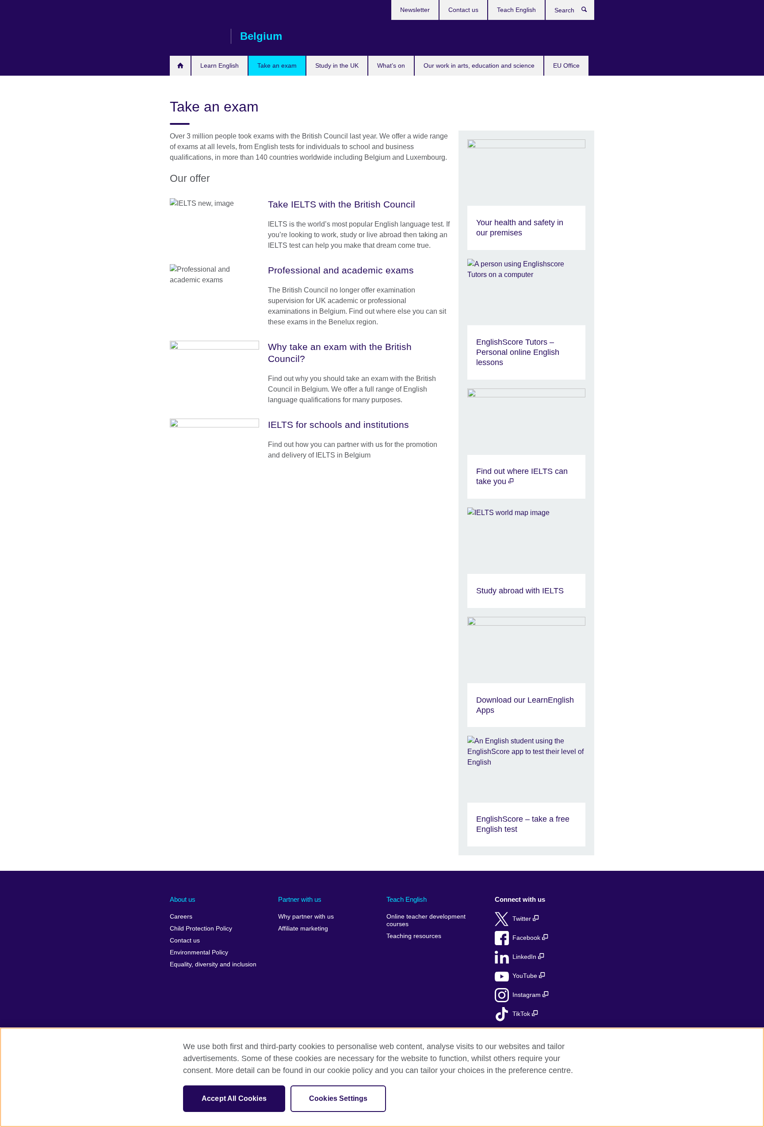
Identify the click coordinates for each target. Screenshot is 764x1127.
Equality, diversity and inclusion (213, 964)
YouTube (525, 976)
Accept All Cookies (234, 1098)
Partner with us (299, 899)
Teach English (516, 9)
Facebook (527, 938)
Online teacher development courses (426, 920)
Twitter (522, 918)
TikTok (522, 1014)
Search (588, 11)
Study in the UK (337, 65)
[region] (382, 1077)
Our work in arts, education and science (479, 65)
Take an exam (277, 65)
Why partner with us (306, 916)
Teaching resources (413, 936)
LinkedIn (525, 957)
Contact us (463, 9)
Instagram (527, 995)
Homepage (180, 66)
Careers (181, 916)
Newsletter (415, 9)
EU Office (566, 65)
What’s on (391, 65)
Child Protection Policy (201, 928)
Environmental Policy (199, 952)
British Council (196, 36)
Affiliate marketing (303, 928)
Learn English (219, 65)
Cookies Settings (338, 1098)
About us (182, 899)
